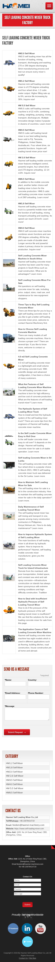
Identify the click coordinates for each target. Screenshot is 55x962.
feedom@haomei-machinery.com (28, 825)
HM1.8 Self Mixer (26, 203)
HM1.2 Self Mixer (26, 81)
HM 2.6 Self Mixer (26, 157)
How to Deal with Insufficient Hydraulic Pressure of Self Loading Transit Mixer (32, 601)
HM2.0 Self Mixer (26, 53)
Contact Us (23, 958)
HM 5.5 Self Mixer (26, 105)
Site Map (32, 958)
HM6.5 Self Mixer (26, 179)
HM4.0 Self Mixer (26, 228)
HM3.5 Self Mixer (26, 130)
